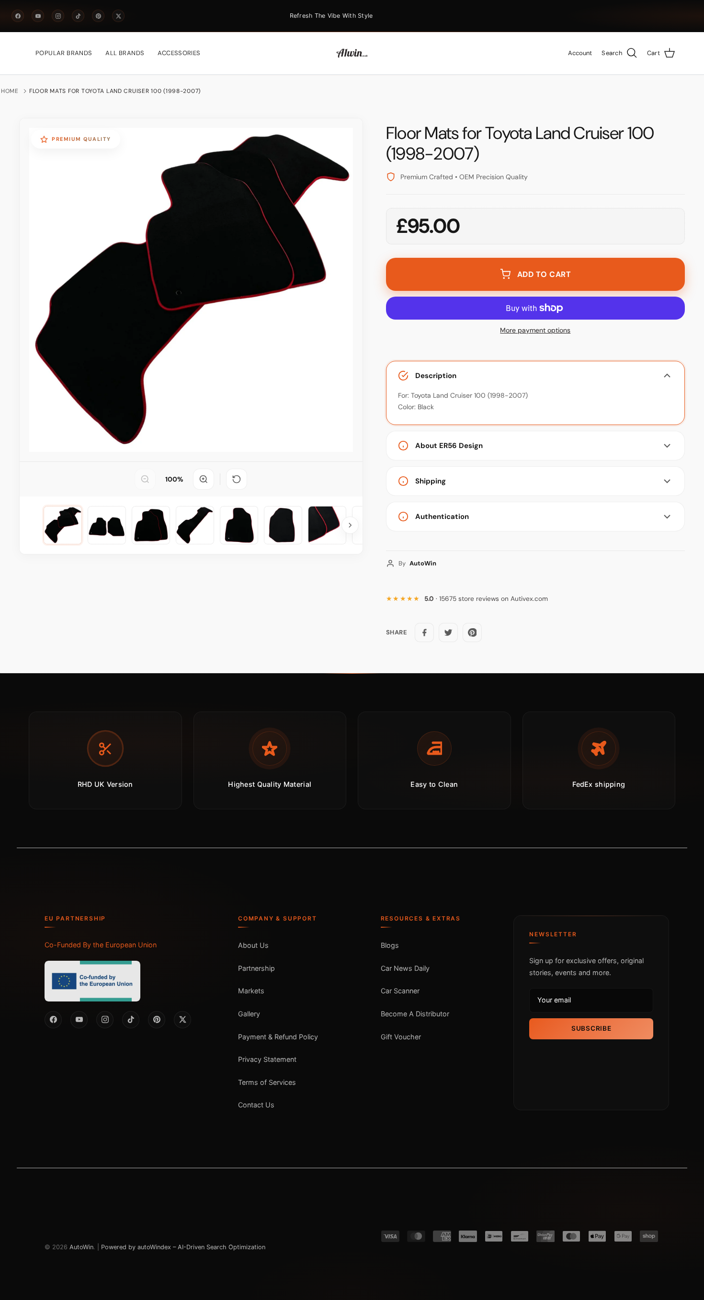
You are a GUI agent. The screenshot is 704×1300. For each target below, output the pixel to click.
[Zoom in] (203, 479)
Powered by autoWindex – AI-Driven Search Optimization (183, 1247)
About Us (253, 945)
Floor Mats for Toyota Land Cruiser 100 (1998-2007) (115, 91)
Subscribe (591, 1028)
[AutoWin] (352, 53)
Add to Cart (544, 274)
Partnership (256, 968)
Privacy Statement (267, 1059)
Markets (251, 991)
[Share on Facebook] (424, 632)
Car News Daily (405, 968)
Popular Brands (63, 53)
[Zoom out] (145, 479)
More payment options (535, 330)
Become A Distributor (415, 1014)
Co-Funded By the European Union (101, 945)
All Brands (124, 53)
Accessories (179, 53)
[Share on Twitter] (448, 632)
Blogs (390, 945)
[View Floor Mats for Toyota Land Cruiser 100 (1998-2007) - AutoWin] (63, 525)
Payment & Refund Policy (278, 1037)
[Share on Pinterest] (472, 632)
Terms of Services (267, 1082)
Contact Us (256, 1105)
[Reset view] (236, 479)
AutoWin (81, 1247)
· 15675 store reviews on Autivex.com (486, 599)
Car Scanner (400, 991)
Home (10, 91)
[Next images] (350, 525)
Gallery (249, 1014)
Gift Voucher (401, 1037)
